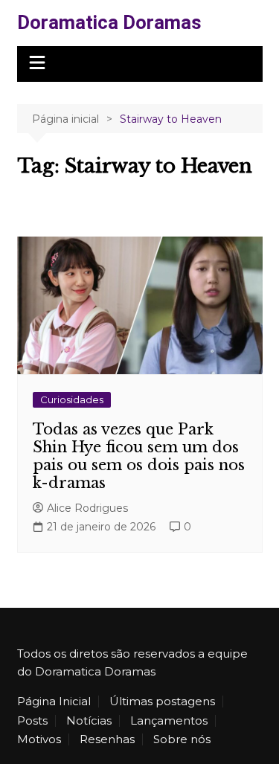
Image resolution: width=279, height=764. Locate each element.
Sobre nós (182, 739)
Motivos (39, 739)
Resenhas (107, 739)
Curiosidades (71, 399)
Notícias (89, 721)
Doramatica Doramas (109, 22)
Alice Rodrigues (87, 508)
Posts (32, 721)
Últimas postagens (162, 701)
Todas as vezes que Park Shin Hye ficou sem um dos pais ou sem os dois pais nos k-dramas (139, 456)
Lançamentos (169, 721)
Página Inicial (54, 701)
